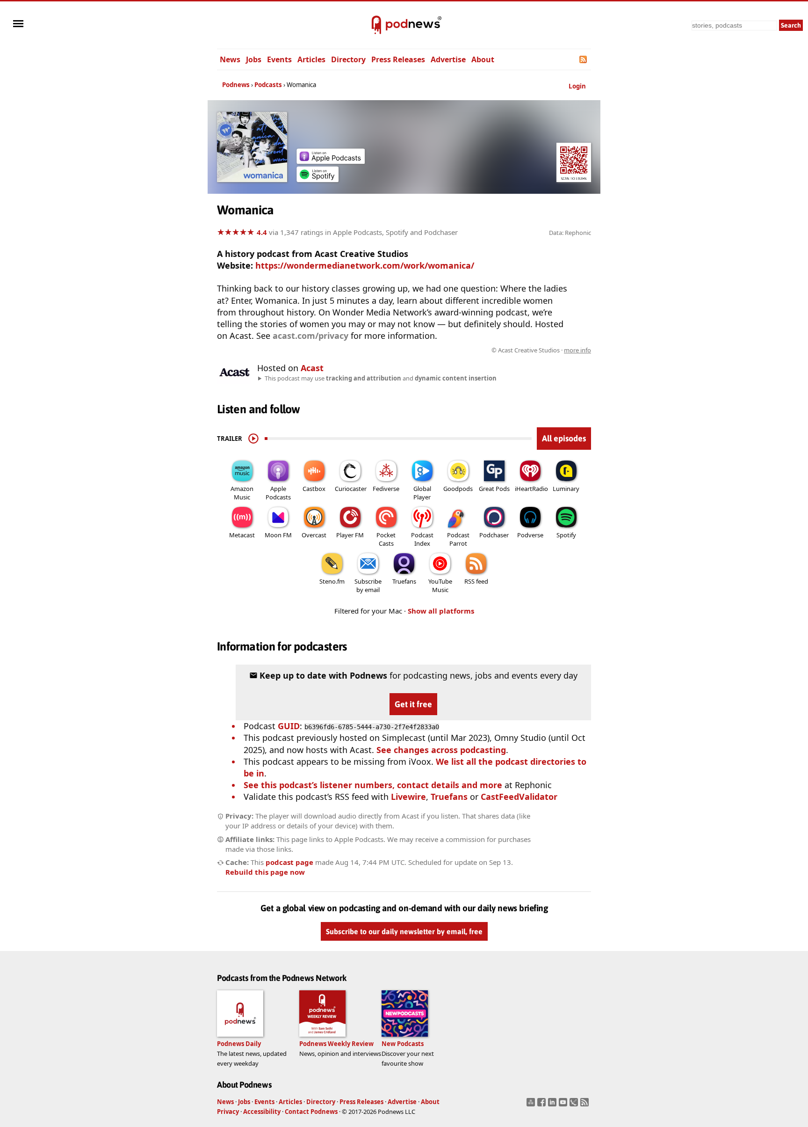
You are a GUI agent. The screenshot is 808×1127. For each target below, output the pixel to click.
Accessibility (262, 1111)
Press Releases (398, 59)
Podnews (236, 84)
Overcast (314, 535)
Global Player (422, 492)
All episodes (564, 438)
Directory (348, 59)
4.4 (262, 232)
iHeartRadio (531, 488)
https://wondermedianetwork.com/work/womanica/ (364, 265)
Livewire (408, 796)
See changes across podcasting (441, 749)
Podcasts (268, 84)
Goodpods (458, 488)
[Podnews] (376, 25)
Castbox (314, 488)
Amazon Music (242, 492)
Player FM (350, 535)
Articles (311, 59)
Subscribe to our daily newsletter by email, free (404, 931)
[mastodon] (532, 1105)
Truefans (404, 581)
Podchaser (494, 535)
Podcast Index (422, 539)
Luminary (566, 488)
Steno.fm (332, 581)
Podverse (530, 535)
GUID (289, 726)
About (482, 59)
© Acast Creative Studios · (541, 350)
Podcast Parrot (458, 539)
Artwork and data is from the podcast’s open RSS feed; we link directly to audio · (443, 350)
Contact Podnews (311, 1111)
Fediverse (386, 488)
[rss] (585, 1105)
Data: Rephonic (570, 232)
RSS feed (476, 581)
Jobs (253, 59)
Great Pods (494, 488)
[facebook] (542, 1105)
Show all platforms (441, 610)
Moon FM (278, 535)
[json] (575, 1105)
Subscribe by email (368, 585)
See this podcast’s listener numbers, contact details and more (373, 784)
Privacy (228, 1111)
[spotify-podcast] (317, 178)
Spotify (566, 535)
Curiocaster (351, 488)
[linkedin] (553, 1105)
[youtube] (564, 1105)
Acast (312, 367)
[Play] (253, 438)
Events (279, 59)
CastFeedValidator (519, 796)
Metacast (242, 535)
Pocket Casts (386, 539)
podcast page (289, 862)
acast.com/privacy (310, 335)
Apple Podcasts (278, 492)
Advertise (448, 59)
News (230, 59)
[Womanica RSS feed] (584, 59)
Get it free (413, 704)
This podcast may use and (381, 378)
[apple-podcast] (330, 160)
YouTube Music (440, 585)
